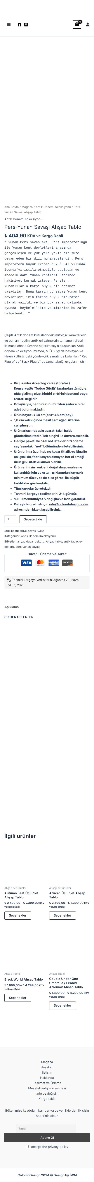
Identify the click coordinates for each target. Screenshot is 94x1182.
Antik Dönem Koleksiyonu (53, 207)
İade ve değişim (47, 1093)
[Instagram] (26, 25)
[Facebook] (19, 25)
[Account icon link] (88, 24)
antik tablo (71, 541)
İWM (73, 1175)
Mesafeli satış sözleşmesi (47, 1088)
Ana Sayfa (11, 207)
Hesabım (47, 1067)
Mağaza (27, 207)
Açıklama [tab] (11, 607)
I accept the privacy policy (48, 1147)
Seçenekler (17, 915)
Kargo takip (47, 1099)
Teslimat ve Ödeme (47, 1083)
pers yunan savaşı (28, 546)
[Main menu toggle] (8, 24)
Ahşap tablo (54, 541)
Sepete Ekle (33, 519)
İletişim (47, 1073)
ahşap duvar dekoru (30, 541)
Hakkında (47, 1078)
